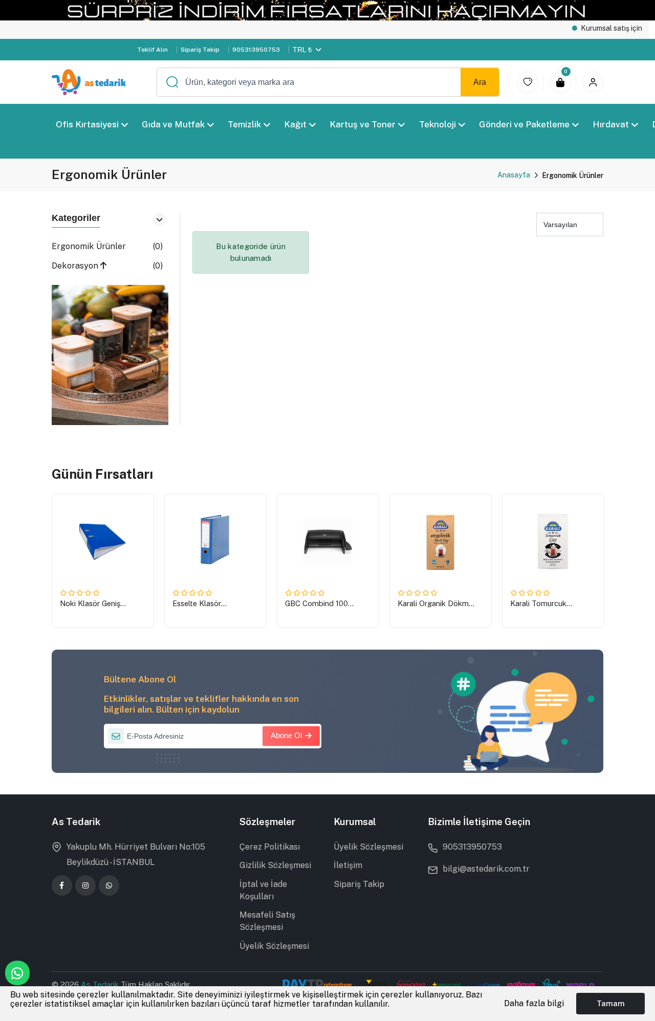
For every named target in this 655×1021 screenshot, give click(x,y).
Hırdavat (611, 124)
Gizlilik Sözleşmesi (275, 865)
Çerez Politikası (269, 847)
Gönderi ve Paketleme (523, 124)
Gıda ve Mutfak (173, 124)
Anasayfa (513, 175)
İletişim (348, 865)
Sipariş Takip (200, 49)
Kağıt (295, 124)
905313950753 (256, 49)
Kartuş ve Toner (363, 124)
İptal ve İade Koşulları (263, 890)
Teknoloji (437, 124)
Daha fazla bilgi (534, 1003)
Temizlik (244, 124)
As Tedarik (101, 984)
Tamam (611, 1003)
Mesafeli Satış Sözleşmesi (267, 921)
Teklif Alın (152, 49)
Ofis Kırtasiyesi (87, 124)
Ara (479, 81)
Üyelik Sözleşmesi (274, 946)
